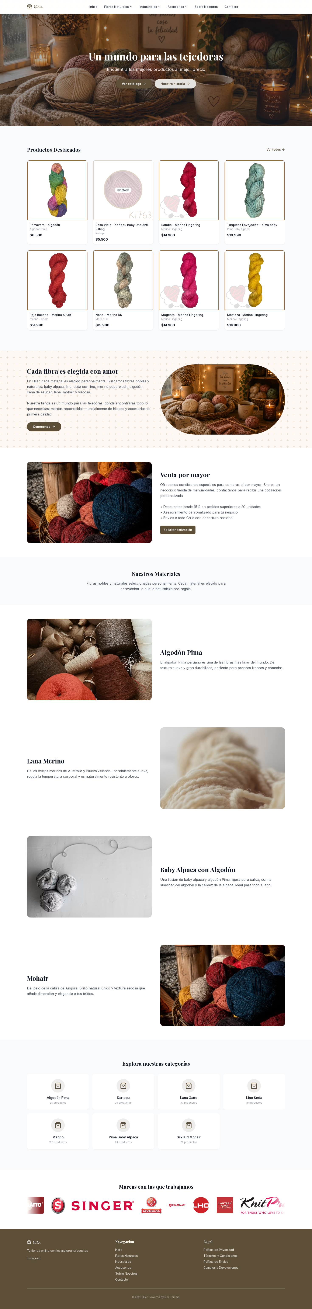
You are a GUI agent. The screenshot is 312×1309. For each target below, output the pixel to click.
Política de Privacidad (219, 1249)
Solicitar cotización (178, 530)
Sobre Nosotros (206, 6)
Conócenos (41, 426)
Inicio (93, 6)
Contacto (231, 6)
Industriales (148, 6)
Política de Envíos (216, 1261)
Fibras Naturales (116, 6)
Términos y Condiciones (221, 1255)
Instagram (33, 1258)
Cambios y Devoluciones (221, 1267)
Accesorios (176, 6)
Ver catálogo (131, 84)
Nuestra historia (173, 84)
